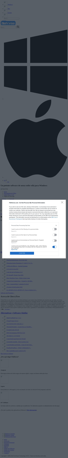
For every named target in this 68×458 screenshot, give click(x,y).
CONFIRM (22, 253)
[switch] (54, 229)
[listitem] (34, 225)
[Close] (62, 202)
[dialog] (34, 229)
